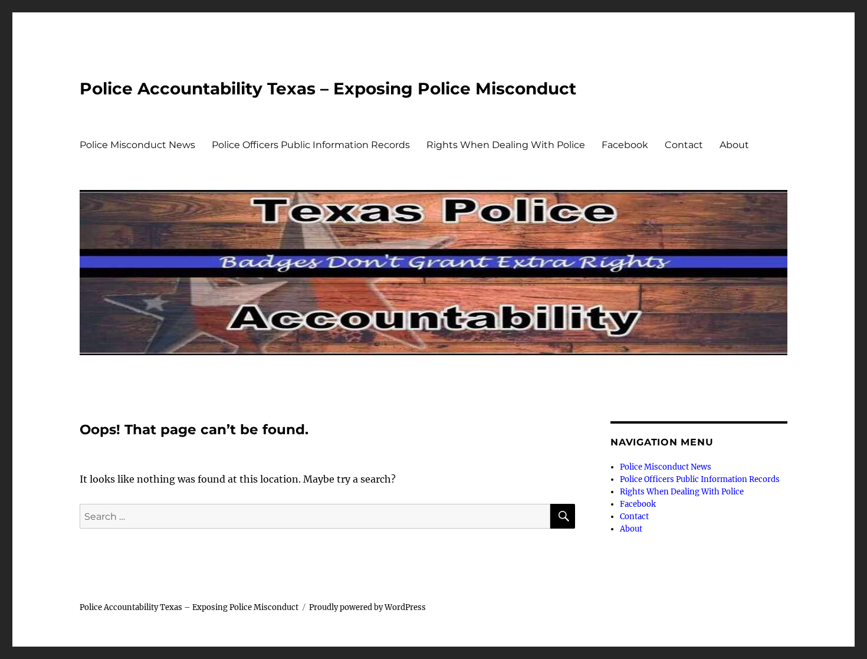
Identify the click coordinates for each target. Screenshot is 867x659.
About (734, 144)
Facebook (625, 144)
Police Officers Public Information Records (311, 144)
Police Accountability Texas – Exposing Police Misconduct (328, 88)
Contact (684, 144)
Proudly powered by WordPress (367, 607)
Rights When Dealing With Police (505, 144)
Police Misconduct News (137, 144)
